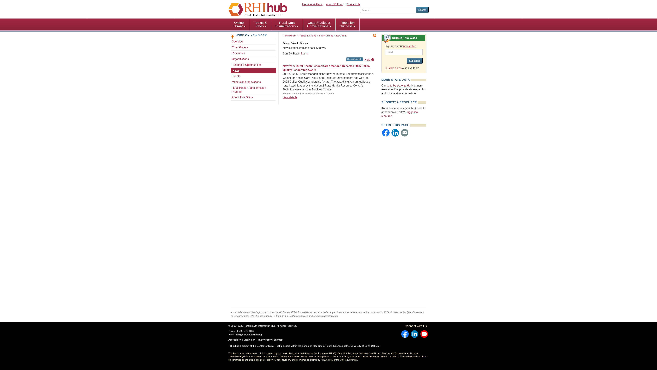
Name (304, 53)
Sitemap (278, 339)
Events (236, 76)
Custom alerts (393, 68)
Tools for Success (347, 24)
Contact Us (353, 4)
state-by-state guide (398, 85)
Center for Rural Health (269, 345)
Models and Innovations (246, 82)
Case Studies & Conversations (319, 24)
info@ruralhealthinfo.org (249, 334)
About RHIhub (334, 4)
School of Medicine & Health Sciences (322, 345)
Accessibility (234, 339)
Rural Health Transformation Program (249, 89)
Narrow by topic (354, 59)
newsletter (409, 46)
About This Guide (242, 97)
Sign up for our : (400, 46)
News (236, 70)
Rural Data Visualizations (286, 24)
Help (367, 59)
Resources (238, 53)
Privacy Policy (264, 339)
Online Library (238, 24)
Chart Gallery (240, 47)
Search (422, 9)
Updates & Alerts (312, 4)
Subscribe (414, 60)
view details (290, 97)
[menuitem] (239, 24)
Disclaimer (249, 339)
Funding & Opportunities (246, 64)
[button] (385, 132)
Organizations (240, 59)
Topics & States (260, 24)
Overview (237, 41)
